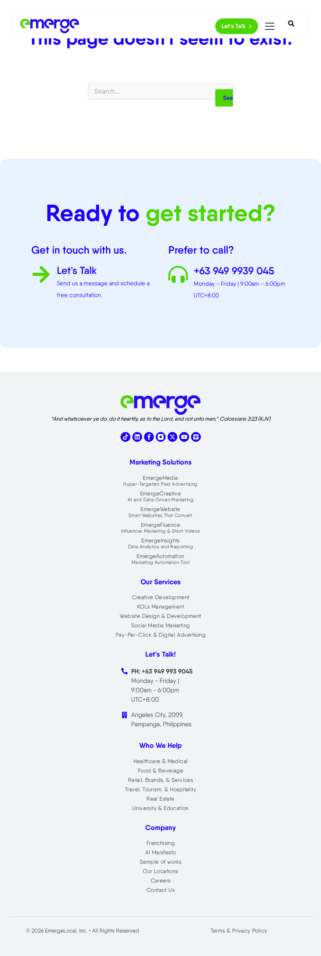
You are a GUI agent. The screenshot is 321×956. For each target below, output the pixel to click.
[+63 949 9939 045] (178, 276)
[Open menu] (270, 26)
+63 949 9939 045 (234, 271)
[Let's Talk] (41, 276)
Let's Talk (234, 26)
